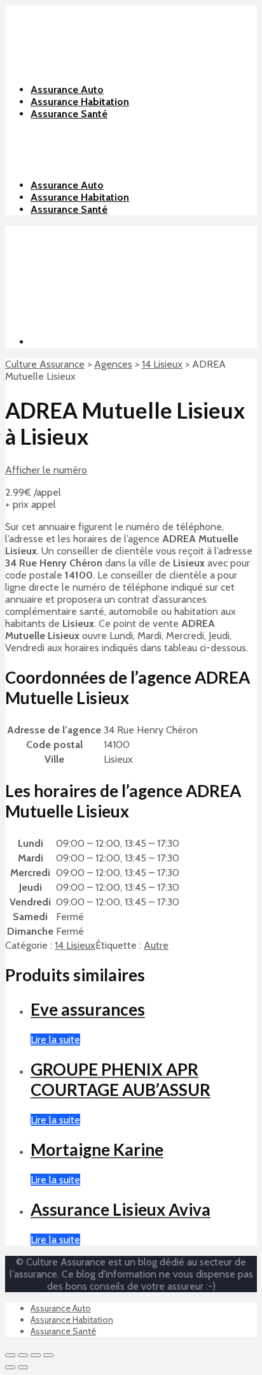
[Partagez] (23, 1355)
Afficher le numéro (46, 470)
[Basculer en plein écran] (36, 1355)
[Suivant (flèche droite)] (23, 1367)
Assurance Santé (69, 209)
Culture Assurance (45, 364)
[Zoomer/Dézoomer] (48, 1355)
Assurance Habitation (80, 197)
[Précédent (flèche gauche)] (10, 1367)
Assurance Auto (67, 185)
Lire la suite (55, 1039)
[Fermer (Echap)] (10, 1355)
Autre (156, 945)
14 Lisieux (162, 364)
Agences (113, 364)
